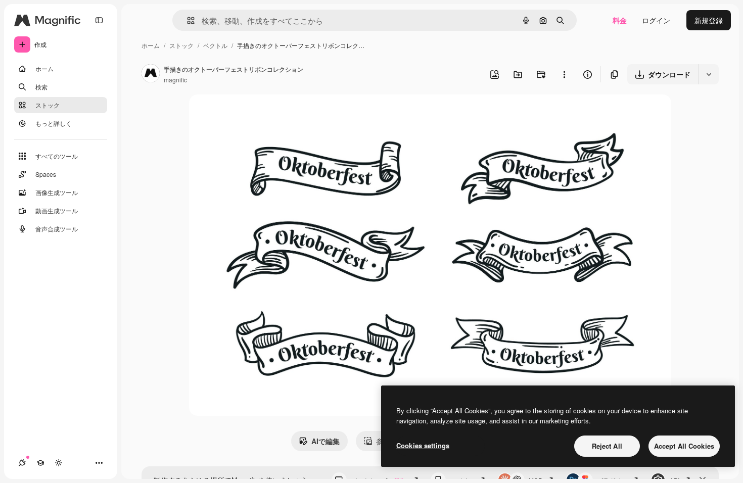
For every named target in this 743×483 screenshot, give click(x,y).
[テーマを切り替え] (59, 463)
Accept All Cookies (684, 446)
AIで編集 (325, 441)
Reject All (607, 446)
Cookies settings (422, 445)
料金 (620, 20)
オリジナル (258, 114)
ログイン (656, 20)
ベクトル (215, 45)
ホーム (151, 45)
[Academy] (40, 463)
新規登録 (708, 20)
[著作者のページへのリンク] (151, 74)
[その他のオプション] (564, 74)
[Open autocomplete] (187, 20)
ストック (181, 45)
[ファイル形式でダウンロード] (709, 74)
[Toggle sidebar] (99, 20)
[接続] (22, 463)
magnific (175, 79)
